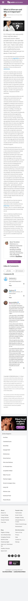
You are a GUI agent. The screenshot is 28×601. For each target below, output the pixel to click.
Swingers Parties (19, 517)
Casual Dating (4, 515)
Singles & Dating (5, 532)
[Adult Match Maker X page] (12, 555)
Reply (10, 285)
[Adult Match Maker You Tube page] (15, 555)
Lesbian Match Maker (20, 571)
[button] (3, 2)
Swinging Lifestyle (5, 537)
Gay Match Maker (7, 571)
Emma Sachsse (7, 458)
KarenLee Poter (7, 495)
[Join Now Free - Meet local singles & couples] (14, 423)
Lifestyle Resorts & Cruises (20, 520)
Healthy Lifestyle (5, 548)
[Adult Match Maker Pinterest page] (19, 555)
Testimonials (18, 512)
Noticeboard (18, 526)
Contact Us (18, 539)
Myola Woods (6, 499)
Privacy (17, 534)
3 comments (8, 17)
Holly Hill (5, 487)
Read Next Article (13, 261)
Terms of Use (18, 532)
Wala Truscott (6, 474)
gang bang (6, 205)
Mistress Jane (6, 491)
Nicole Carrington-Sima (9, 483)
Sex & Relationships (6, 534)
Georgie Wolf (6, 449)
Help (16, 537)
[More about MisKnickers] (6, 243)
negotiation (16, 58)
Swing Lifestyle (5, 517)
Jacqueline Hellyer (7, 470)
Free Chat (3, 522)
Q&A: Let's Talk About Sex (6, 545)
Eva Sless (5, 437)
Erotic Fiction (18, 515)
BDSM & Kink (4, 539)
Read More (19, 256)
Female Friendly (5, 520)
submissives (7, 69)
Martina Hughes (7, 479)
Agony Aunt (4, 550)
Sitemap (17, 542)
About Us (3, 512)
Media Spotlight (5, 542)
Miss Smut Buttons (8, 462)
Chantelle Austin (7, 441)
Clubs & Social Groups (21, 524)
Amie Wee (5, 445)
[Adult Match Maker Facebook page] (9, 555)
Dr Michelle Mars (7, 466)
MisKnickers (10, 14)
